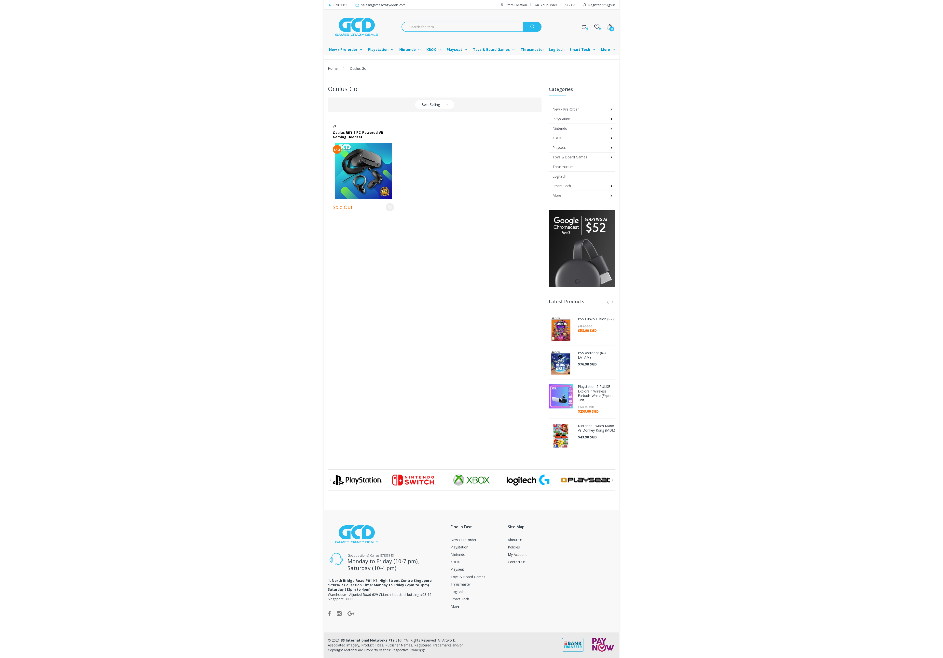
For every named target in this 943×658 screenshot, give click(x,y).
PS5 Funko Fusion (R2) (596, 319)
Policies (514, 547)
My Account (517, 554)
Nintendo (458, 554)
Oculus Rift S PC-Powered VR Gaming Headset (358, 134)
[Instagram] (339, 613)
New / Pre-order (463, 539)
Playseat (457, 569)
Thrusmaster (461, 584)
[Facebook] (329, 613)
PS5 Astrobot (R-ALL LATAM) (594, 355)
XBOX (455, 562)
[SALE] (363, 170)
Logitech (457, 591)
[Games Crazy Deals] (356, 26)
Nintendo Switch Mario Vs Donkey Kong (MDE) (596, 428)
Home (333, 68)
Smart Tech (460, 599)
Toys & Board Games (468, 576)
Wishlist (378, 226)
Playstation (459, 547)
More (455, 606)
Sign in (610, 5)
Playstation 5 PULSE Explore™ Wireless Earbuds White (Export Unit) (595, 393)
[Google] (350, 613)
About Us (515, 539)
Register (594, 5)
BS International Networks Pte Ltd (371, 640)
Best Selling (430, 104)
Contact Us (517, 562)
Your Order (549, 5)
